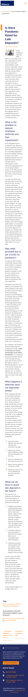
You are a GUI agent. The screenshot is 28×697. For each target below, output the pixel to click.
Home (3, 11)
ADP (4, 604)
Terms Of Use (14, 692)
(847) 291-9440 (11, 620)
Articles (8, 11)
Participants (14, 606)
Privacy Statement (20, 690)
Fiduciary (6, 606)
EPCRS (18, 604)
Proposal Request (11, 663)
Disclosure (10, 604)
